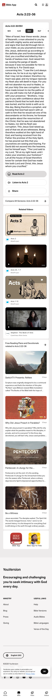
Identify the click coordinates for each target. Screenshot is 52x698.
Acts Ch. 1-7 (18, 270)
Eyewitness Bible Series (19, 335)
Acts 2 (15, 238)
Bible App (16, 545)
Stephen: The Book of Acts (25, 332)
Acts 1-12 (17, 301)
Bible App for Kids (34, 545)
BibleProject (15, 241)
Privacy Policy (30, 674)
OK (44, 671)
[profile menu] (45, 4)
